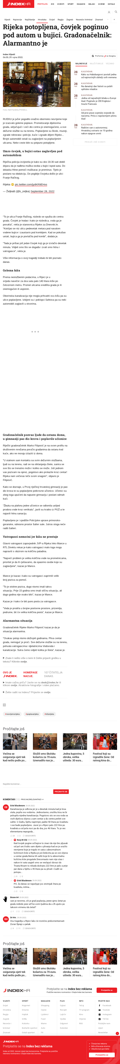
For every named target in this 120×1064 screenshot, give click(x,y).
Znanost (99, 19)
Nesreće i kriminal (84, 19)
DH (5, 919)
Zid (52, 4)
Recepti (63, 1010)
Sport (71, 4)
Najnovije (17, 19)
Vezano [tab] (110, 64)
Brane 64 (14, 897)
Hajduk (25, 1014)
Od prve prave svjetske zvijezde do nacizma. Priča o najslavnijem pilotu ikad (98, 114)
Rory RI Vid (22, 840)
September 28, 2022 (42, 191)
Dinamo (25, 1010)
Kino (81, 1014)
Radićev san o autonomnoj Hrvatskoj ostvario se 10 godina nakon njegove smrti (96, 129)
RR (15, 840)
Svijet (52, 19)
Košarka (25, 1023)
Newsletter (103, 1032)
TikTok (106, 1019)
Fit (42, 1032)
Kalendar (64, 1028)
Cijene (101, 4)
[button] (6, 740)
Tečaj (81, 1005)
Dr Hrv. (13, 917)
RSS (81, 1023)
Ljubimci (44, 1014)
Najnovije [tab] (81, 64)
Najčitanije (30, 19)
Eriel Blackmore (17, 805)
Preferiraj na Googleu (105, 56)
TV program (84, 1010)
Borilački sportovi (29, 1028)
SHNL (24, 1019)
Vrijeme (82, 1019)
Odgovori (64, 1023)
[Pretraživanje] (115, 12)
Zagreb (69, 19)
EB (6, 807)
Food (43, 1019)
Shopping (45, 1005)
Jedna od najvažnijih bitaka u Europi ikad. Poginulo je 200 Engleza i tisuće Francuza (98, 99)
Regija (61, 19)
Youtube (106, 1010)
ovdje (14, 685)
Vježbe (63, 1019)
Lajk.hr (63, 1014)
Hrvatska (42, 19)
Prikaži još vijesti (95, 142)
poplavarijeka (32, 714)
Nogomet (26, 1005)
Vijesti (60, 4)
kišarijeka (49, 714)
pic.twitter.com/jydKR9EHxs (31, 184)
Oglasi (91, 4)
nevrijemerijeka (12, 714)
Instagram (107, 1014)
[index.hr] (18, 4)
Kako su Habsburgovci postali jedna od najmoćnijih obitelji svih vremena (98, 74)
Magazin (45, 1001)
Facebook (107, 1005)
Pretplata (42, 4)
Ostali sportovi (28, 1032)
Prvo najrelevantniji (31, 799)
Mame (44, 1023)
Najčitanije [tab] (96, 64)
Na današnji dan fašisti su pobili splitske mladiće (97, 86)
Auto (43, 1028)
